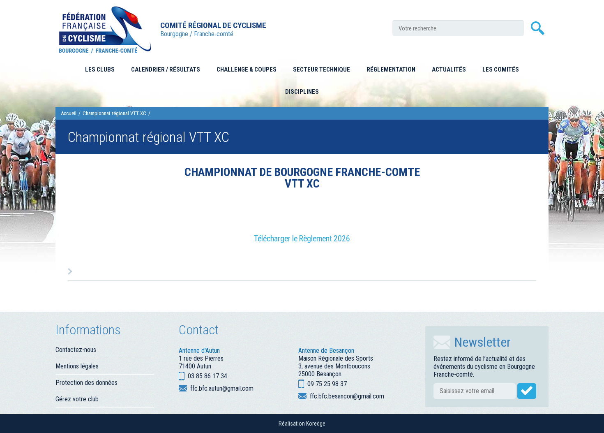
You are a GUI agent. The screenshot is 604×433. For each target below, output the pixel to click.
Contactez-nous (75, 350)
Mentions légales (77, 366)
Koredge (315, 423)
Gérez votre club (77, 399)
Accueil (68, 113)
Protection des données (86, 383)
